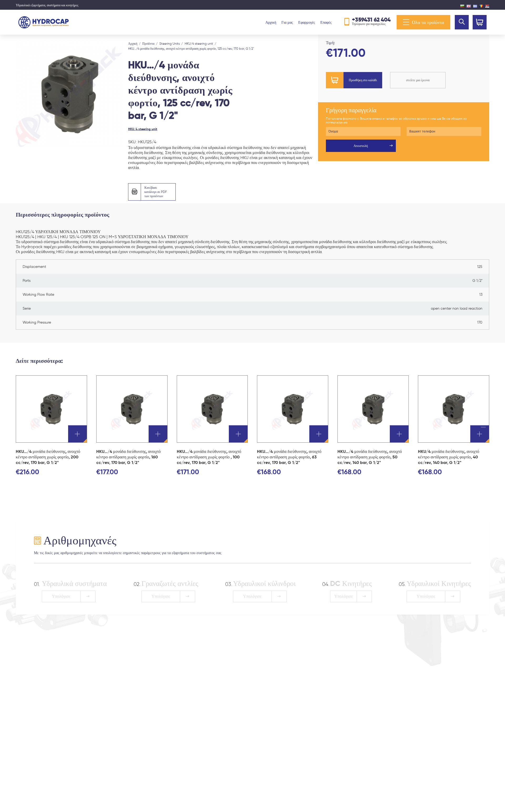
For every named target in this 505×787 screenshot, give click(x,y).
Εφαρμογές (306, 22)
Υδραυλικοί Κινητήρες (439, 583)
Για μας (287, 22)
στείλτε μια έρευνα (418, 80)
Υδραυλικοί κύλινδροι (264, 583)
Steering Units (169, 43)
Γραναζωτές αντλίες (170, 583)
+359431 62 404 (371, 19)
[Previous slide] (21, 94)
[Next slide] (116, 94)
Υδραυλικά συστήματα (74, 583)
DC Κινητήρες (351, 583)
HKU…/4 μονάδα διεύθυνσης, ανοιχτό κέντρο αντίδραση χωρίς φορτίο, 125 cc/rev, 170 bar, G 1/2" (191, 48)
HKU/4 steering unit (199, 43)
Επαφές (326, 22)
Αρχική (270, 22)
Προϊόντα (148, 43)
